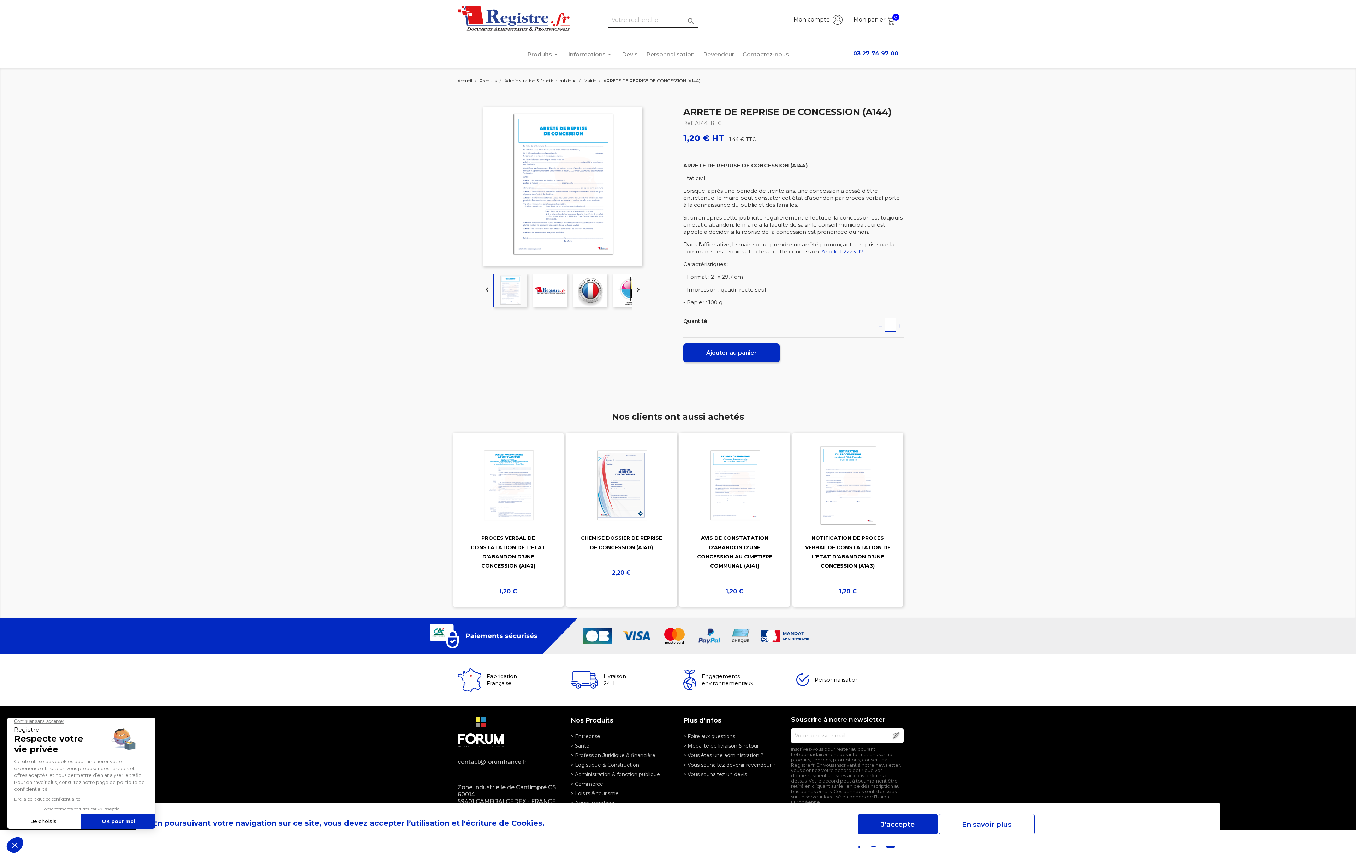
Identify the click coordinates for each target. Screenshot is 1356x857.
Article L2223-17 (842, 251)
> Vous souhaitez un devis (715, 774)
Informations (590, 54)
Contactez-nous (766, 54)
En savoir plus (987, 824)
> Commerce (587, 784)
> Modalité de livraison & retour (721, 746)
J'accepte (898, 824)
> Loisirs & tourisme (595, 793)
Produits (543, 54)
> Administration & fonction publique (615, 774)
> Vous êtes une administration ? (723, 755)
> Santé (580, 746)
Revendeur (718, 54)
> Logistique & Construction (605, 765)
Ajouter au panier (731, 352)
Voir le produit (508, 509)
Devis (630, 54)
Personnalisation (670, 54)
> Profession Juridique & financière (613, 755)
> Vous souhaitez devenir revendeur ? (729, 765)
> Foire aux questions (709, 736)
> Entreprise (585, 736)
